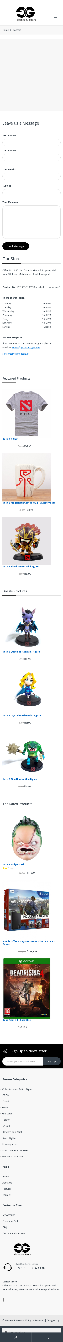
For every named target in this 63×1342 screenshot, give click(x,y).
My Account (8, 1214)
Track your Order (11, 1221)
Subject (6, 185)
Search (47, 1337)
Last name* (9, 150)
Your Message (10, 202)
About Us (7, 1182)
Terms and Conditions (13, 1233)
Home (5, 29)
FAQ (4, 1227)
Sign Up (52, 1061)
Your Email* (9, 169)
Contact (6, 1194)
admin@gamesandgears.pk (26, 347)
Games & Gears (14, 1320)
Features (6, 1188)
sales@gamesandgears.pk (15, 353)
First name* (9, 135)
